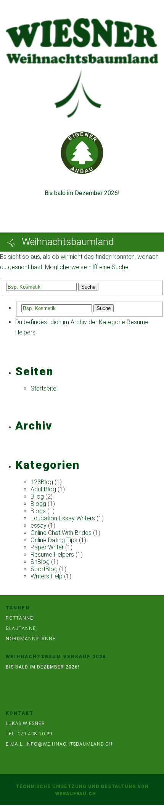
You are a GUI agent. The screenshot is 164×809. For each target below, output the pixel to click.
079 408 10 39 (35, 733)
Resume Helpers (52, 554)
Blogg (38, 503)
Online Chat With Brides (61, 532)
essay (39, 525)
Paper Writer (47, 547)
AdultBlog (43, 489)
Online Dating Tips (54, 540)
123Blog (42, 482)
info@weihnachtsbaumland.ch (69, 744)
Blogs (38, 511)
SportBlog (44, 569)
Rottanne (19, 618)
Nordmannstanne (31, 638)
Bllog (37, 496)
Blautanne (21, 628)
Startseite (43, 388)
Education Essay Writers (63, 518)
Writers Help (47, 576)
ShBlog (40, 561)
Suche (88, 287)
